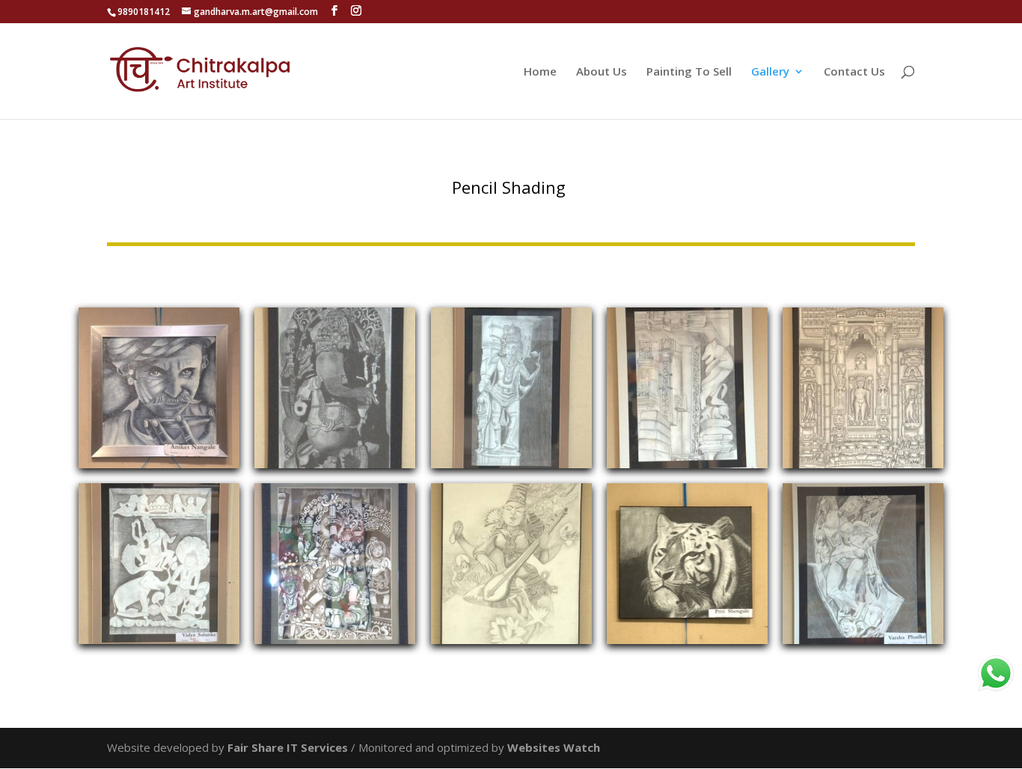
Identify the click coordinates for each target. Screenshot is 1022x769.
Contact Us (854, 72)
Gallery (770, 72)
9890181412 (143, 11)
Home (540, 72)
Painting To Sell (689, 72)
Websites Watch (553, 747)
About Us (601, 72)
